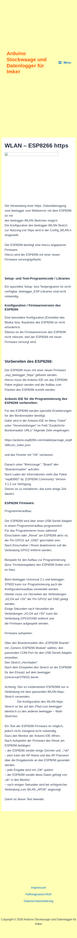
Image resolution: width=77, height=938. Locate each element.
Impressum (38, 887)
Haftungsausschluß (38, 894)
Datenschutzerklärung (38, 901)
